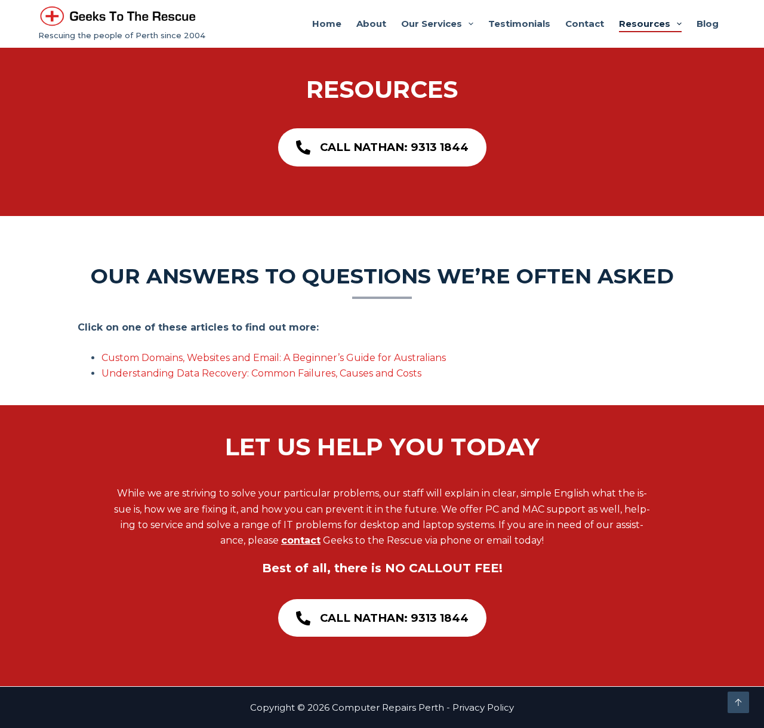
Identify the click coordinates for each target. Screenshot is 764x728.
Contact (584, 23)
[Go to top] (738, 702)
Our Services (431, 23)
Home (326, 23)
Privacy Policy (483, 707)
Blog (708, 23)
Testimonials (519, 23)
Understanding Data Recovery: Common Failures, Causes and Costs (261, 373)
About (371, 23)
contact (301, 540)
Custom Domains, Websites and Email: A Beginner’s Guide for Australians (273, 357)
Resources (644, 23)
